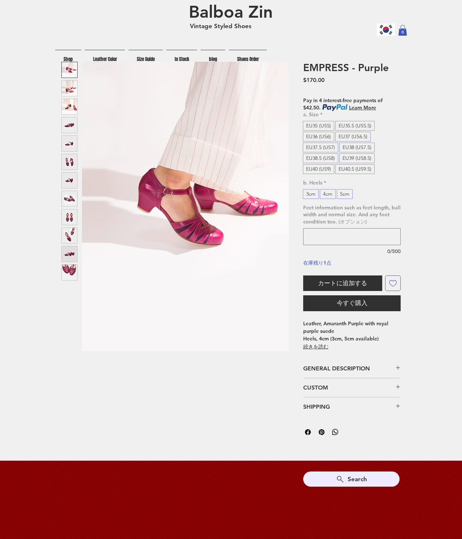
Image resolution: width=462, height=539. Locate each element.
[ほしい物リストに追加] (393, 283)
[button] (402, 30)
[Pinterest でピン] (321, 432)
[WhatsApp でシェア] (335, 432)
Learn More (362, 107)
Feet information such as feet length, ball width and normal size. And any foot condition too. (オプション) (352, 214)
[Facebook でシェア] (308, 432)
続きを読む (315, 346)
